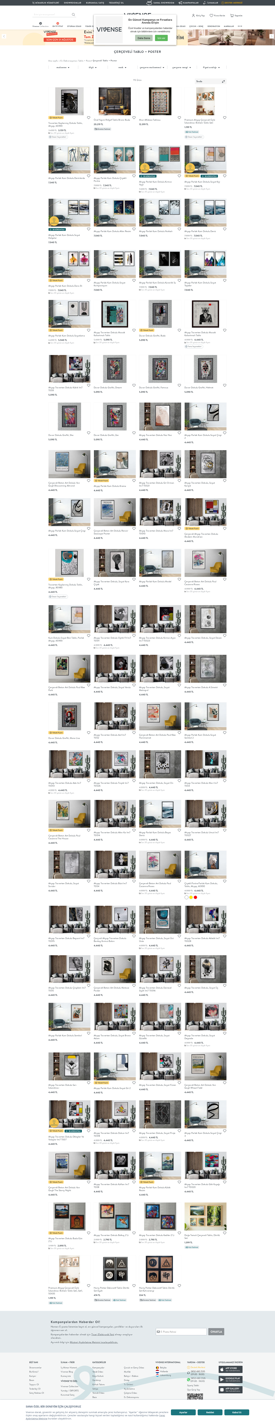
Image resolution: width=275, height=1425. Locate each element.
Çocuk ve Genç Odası (134, 1367)
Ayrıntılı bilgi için (84, 1342)
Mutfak (127, 1371)
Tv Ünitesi (128, 1384)
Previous (4, 36)
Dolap (127, 1380)
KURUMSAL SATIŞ (95, 2)
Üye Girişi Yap (193, 1389)
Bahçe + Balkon (131, 1376)
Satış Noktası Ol (36, 1392)
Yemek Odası (98, 1392)
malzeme (61, 67)
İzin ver (161, 38)
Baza (94, 1397)
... (240, 25)
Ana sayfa (53, 60)
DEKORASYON (214, 26)
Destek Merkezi (198, 1367)
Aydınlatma (129, 1388)
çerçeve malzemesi (151, 67)
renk (121, 67)
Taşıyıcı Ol (34, 1384)
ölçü (91, 67)
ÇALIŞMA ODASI (178, 26)
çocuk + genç (196, 26)
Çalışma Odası (130, 1392)
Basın (31, 1380)
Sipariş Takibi (193, 1385)
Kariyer (32, 1376)
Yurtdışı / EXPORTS (70, 1390)
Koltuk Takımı (98, 1384)
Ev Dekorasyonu (131, 1397)
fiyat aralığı (210, 67)
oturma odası (74, 26)
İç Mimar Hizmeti (69, 1367)
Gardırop (96, 1380)
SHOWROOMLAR (72, 2)
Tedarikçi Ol (116, 2)
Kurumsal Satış (67, 1394)
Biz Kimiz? (34, 1371)
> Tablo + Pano (83, 60)
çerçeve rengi (181, 67)
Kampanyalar (98, 1367)
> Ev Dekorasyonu (67, 60)
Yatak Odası (97, 1371)
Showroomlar (35, 1367)
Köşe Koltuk (97, 1376)
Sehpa (95, 1388)
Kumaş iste (66, 1376)
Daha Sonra (144, 38)
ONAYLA (216, 1332)
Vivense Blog (67, 1371)
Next (271, 36)
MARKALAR (229, 26)
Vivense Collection (69, 1386)
